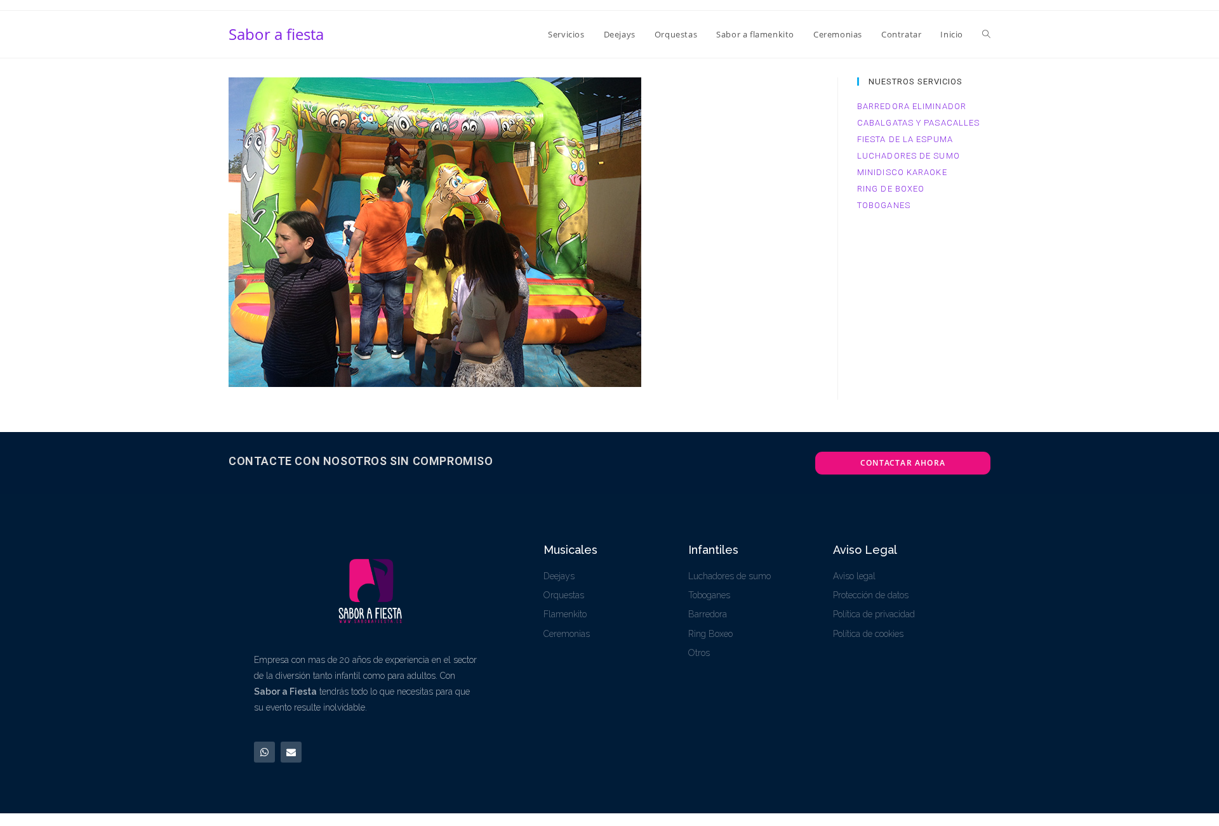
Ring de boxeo (890, 188)
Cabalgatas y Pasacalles (918, 123)
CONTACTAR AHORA (902, 462)
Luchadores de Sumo (908, 156)
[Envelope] (291, 752)
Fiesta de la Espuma (905, 139)
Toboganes (883, 205)
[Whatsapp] (264, 752)
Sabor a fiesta (276, 33)
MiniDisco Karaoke (902, 172)
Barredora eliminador (911, 106)
